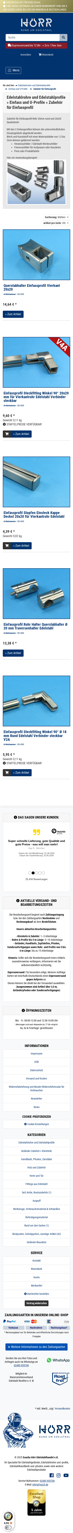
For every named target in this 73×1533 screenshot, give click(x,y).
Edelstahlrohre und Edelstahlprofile (37, 1142)
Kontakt (37, 1260)
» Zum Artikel (13, 314)
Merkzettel (36, 1285)
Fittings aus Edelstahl (36, 1184)
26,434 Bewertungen (36, 879)
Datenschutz (36, 1070)
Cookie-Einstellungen (38, 1124)
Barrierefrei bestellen (38, 1293)
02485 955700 (21, 1365)
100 (54, 223)
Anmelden (25, 54)
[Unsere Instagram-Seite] (58, 1475)
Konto (37, 1277)
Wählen (55, 217)
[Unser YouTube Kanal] (66, 1475)
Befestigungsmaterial (36, 1217)
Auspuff (37, 1200)
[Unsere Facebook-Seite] (52, 1475)
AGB (36, 1061)
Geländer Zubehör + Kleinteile (36, 1150)
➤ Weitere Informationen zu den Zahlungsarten (36, 1347)
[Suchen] (63, 37)
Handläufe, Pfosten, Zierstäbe (36, 1159)
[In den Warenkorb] (7, 434)
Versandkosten (62, 1408)
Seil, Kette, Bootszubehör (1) (36, 1192)
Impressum (36, 1053)
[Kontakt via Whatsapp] (57, 1360)
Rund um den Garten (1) (36, 1225)
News (36, 1107)
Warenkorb (47, 54)
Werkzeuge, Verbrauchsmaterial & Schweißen (36, 1208)
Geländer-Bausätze (36, 1242)
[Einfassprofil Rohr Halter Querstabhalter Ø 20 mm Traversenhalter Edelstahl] (36, 593)
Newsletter (36, 1098)
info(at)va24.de (40, 1484)
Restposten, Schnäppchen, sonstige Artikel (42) (36, 1233)
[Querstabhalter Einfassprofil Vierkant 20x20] (36, 254)
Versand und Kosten (36, 1078)
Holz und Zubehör (36, 1167)
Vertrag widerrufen (36, 1303)
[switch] (8, 1527)
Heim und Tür (36, 1175)
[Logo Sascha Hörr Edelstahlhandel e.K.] (36, 25)
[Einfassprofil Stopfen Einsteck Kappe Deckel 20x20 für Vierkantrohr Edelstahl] (36, 481)
